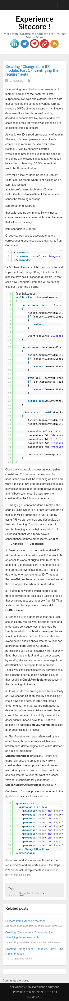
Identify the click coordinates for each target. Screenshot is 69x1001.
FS (40, 996)
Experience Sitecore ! (34, 23)
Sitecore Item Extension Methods (25, 921)
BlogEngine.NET (39, 992)
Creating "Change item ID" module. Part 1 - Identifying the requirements (31, 70)
